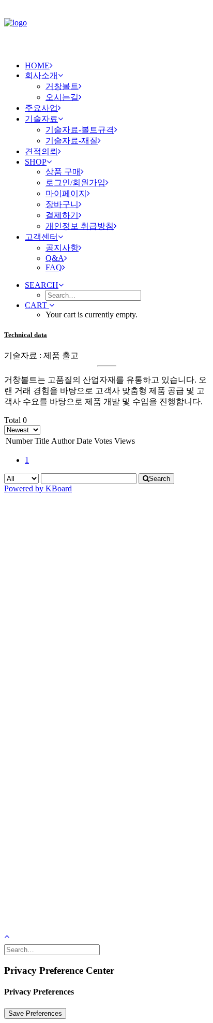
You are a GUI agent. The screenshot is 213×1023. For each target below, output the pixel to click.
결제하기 (62, 215)
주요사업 (41, 108)
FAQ (53, 267)
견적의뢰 (41, 151)
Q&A (54, 258)
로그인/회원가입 (75, 182)
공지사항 (62, 247)
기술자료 (41, 118)
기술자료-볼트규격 (79, 129)
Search (159, 479)
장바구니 (62, 204)
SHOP (36, 161)
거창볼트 (62, 86)
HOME (37, 65)
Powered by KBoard (38, 488)
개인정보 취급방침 (79, 226)
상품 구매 (63, 171)
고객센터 (41, 236)
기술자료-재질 (71, 140)
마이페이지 (66, 193)
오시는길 (62, 97)
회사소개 (41, 75)
